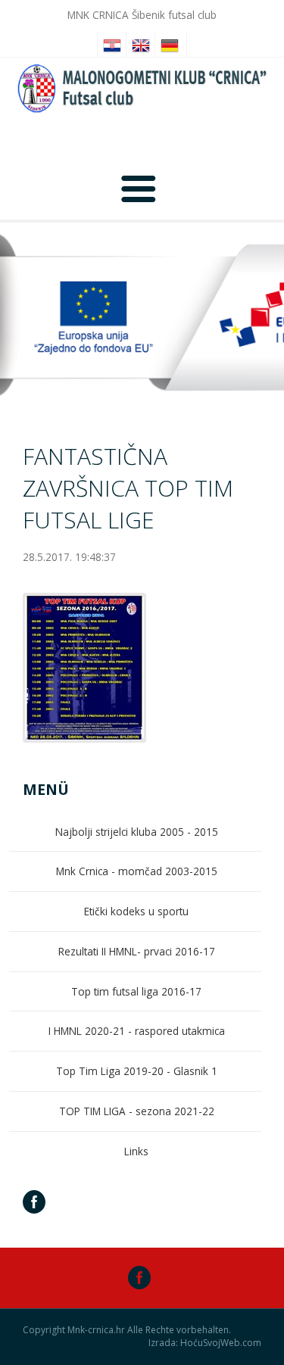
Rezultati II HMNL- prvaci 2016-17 (136, 951)
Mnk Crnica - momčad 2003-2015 (136, 871)
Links (136, 1151)
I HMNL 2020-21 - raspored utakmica (136, 1031)
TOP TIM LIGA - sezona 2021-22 (136, 1111)
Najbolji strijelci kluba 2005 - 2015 (136, 831)
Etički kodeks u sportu (136, 911)
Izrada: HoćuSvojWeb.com (204, 1343)
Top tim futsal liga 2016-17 (136, 991)
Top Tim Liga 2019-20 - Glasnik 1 (136, 1071)
